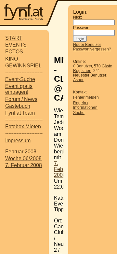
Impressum (18, 140)
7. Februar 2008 (23, 165)
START (13, 38)
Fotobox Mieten (23, 126)
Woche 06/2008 (23, 158)
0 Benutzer (82, 66)
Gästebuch (17, 106)
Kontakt (79, 92)
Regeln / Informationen (85, 105)
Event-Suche (20, 79)
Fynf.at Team (20, 113)
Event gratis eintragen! (18, 89)
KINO (11, 59)
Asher (78, 80)
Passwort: (81, 27)
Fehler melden (86, 97)
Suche (78, 112)
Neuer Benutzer (87, 44)
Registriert (82, 70)
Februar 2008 (20, 151)
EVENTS (16, 45)
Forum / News (21, 99)
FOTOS (14, 51)
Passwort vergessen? (92, 49)
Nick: (77, 17)
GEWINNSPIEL (23, 65)
